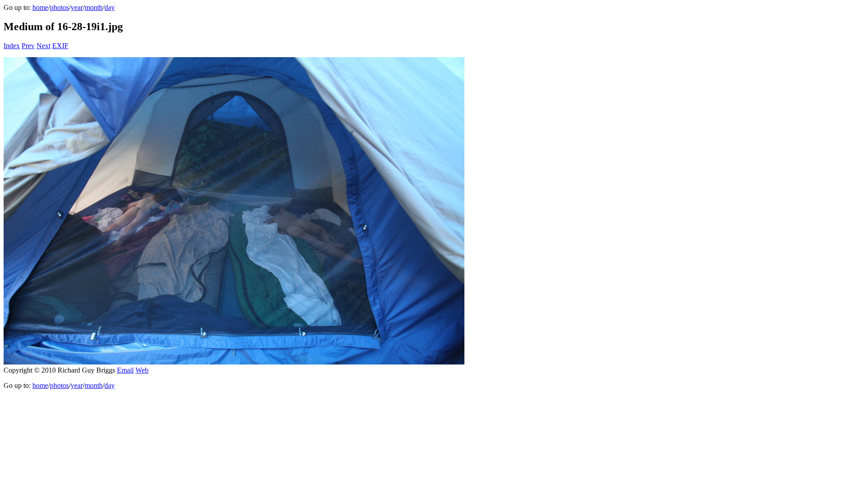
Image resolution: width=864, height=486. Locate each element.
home (40, 7)
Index (12, 46)
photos (59, 7)
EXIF (60, 46)
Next (43, 46)
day (109, 7)
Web (141, 370)
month (94, 7)
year (77, 7)
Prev (28, 46)
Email (125, 370)
